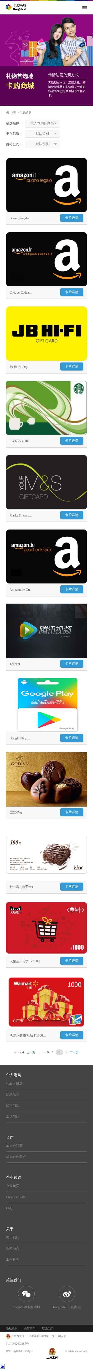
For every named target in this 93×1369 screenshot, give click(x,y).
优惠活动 (12, 1094)
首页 (13, 112)
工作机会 (12, 1259)
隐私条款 (11, 1328)
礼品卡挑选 (14, 1083)
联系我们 (48, 1328)
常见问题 (12, 1116)
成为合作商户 (16, 1157)
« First (19, 1052)
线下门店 (12, 1105)
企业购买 (12, 1186)
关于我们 (12, 1237)
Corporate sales (16, 1197)
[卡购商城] (16, 7)
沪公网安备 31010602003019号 (30, 1336)
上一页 (30, 1052)
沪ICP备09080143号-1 (19, 1351)
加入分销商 (14, 1146)
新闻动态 (12, 1248)
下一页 (74, 1052)
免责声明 (30, 1328)
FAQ (9, 1208)
